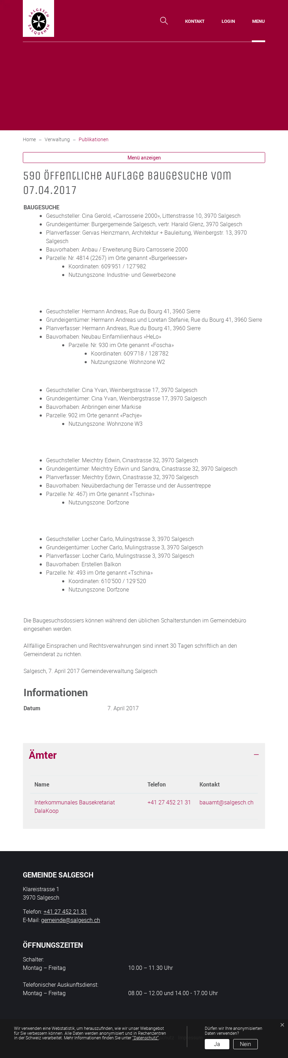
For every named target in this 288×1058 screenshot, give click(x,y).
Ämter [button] (43, 755)
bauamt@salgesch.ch (226, 802)
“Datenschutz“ (145, 1037)
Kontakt (209, 784)
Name (41, 784)
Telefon (157, 784)
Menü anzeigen (144, 157)
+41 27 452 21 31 (169, 802)
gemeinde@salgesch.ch (70, 920)
